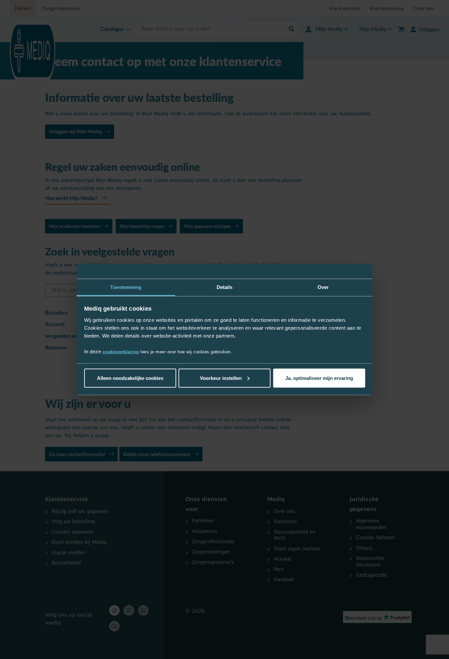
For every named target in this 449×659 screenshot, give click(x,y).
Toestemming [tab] (125, 287)
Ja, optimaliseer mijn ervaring (319, 378)
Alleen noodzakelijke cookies (130, 378)
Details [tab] (225, 287)
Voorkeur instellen (221, 378)
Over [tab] (323, 287)
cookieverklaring (121, 351)
